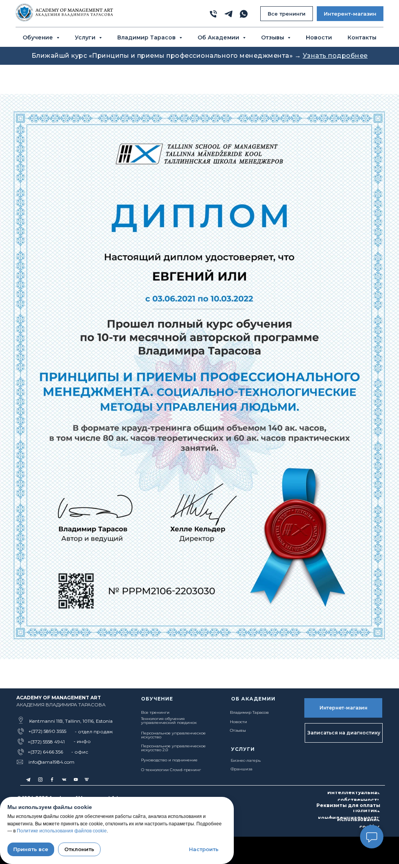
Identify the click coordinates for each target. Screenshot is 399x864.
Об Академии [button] (219, 37)
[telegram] (228, 14)
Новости (319, 37)
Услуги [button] (86, 37)
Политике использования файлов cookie (62, 831)
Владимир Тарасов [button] (147, 37)
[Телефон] (213, 14)
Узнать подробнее (335, 55)
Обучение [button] (39, 37)
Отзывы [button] (273, 37)
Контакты (362, 37)
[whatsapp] (244, 14)
